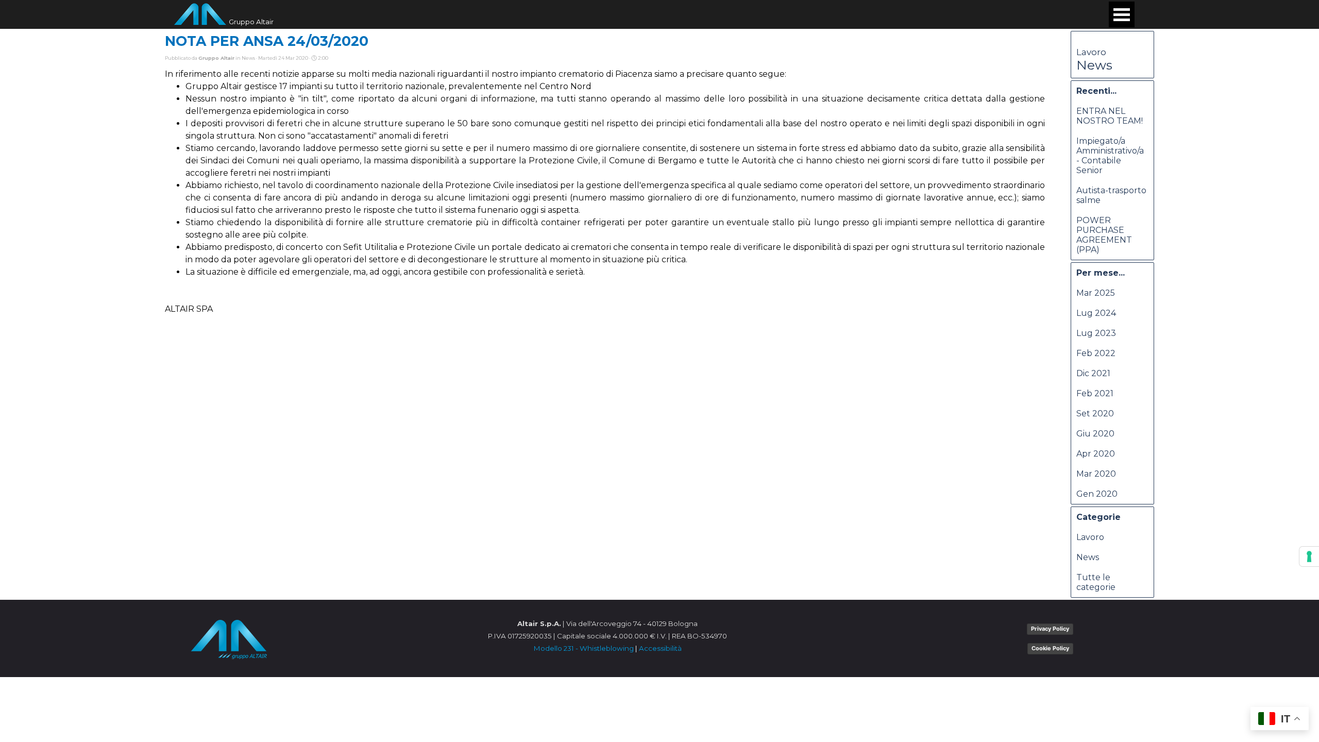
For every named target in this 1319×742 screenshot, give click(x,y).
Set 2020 (1095, 413)
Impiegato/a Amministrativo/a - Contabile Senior (1110, 155)
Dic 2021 (1093, 373)
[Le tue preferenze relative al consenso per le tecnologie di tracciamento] (1309, 556)
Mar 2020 (1096, 474)
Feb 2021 (1094, 393)
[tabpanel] (607, 635)
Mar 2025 (1095, 293)
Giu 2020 (1095, 434)
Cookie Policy (1050, 648)
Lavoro (1091, 52)
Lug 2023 (1096, 333)
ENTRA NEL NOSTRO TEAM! (1109, 116)
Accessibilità (660, 648)
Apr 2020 (1095, 454)
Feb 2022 (1095, 353)
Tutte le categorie (1095, 582)
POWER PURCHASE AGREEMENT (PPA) (1104, 235)
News (1094, 65)
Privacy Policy (1050, 628)
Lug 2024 (1096, 313)
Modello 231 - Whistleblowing (584, 648)
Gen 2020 (1097, 494)
